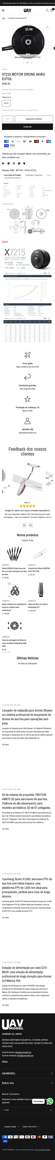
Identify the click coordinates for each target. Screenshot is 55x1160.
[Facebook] (3, 163)
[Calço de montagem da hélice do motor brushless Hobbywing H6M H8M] (14, 625)
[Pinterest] (14, 163)
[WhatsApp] (19, 163)
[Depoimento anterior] (24, 525)
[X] (9, 163)
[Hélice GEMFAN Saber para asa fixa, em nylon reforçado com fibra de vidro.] (14, 553)
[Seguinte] (32, 62)
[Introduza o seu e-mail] (50, 1110)
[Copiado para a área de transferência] (24, 163)
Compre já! (27, 126)
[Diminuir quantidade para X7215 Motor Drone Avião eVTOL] (4, 119)
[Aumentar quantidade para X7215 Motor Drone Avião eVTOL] (11, 119)
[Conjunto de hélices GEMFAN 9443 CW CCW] (40, 553)
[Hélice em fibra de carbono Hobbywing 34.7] (40, 589)
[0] (51, 10)
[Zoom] (47, 27)
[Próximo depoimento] (30, 525)
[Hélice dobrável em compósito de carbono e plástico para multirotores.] (14, 589)
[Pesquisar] (47, 10)
